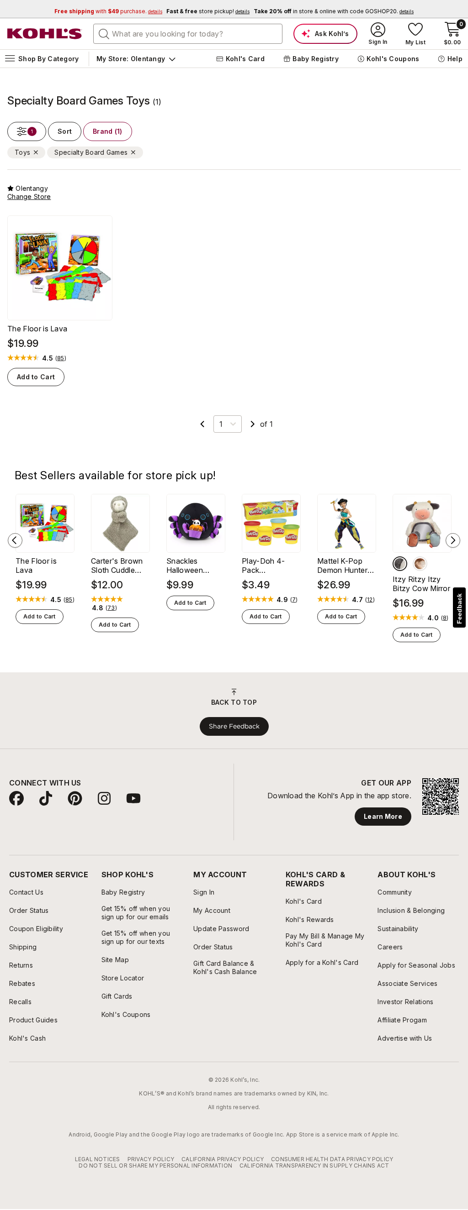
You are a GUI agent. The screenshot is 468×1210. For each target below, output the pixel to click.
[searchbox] (187, 34)
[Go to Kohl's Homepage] (44, 33)
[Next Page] (252, 424)
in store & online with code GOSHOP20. (334, 11)
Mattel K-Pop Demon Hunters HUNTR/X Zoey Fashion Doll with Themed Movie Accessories (344, 565)
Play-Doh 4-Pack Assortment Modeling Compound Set (267, 565)
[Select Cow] (400, 563)
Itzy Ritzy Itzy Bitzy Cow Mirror (421, 584)
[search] (104, 33)
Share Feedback (234, 726)
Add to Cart (36, 377)
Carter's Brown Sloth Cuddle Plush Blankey (117, 565)
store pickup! (208, 11)
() (60, 358)
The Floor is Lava (37, 328)
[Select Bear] (420, 563)
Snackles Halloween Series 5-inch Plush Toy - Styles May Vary (194, 565)
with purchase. (108, 11)
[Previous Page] (202, 424)
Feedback (459, 608)
